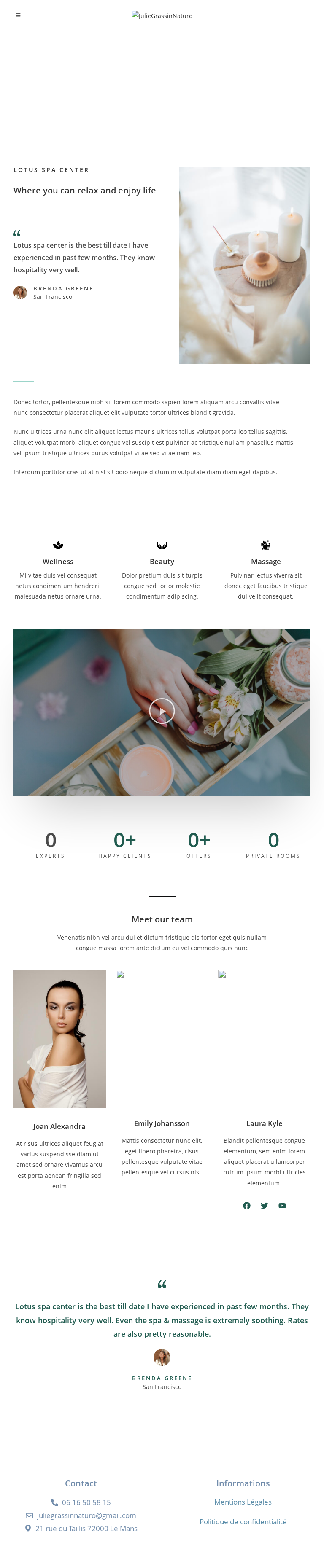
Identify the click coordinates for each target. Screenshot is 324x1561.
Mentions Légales (243, 1502)
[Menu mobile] (18, 15)
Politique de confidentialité (243, 1521)
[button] (162, 712)
